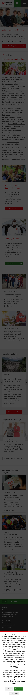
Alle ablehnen (9, 689)
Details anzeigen (14, 693)
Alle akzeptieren (18, 689)
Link (17, 666)
